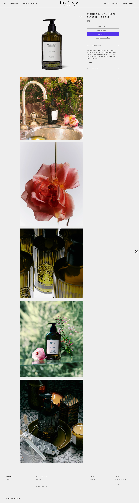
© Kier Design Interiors (13, 498)
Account (124, 3)
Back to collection (93, 77)
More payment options (103, 38)
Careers (9, 481)
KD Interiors (15, 3)
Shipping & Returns (42, 481)
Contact (38, 479)
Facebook (92, 481)
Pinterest (92, 484)
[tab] (103, 45)
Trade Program (11, 484)
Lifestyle (25, 3)
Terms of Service (41, 486)
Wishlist (115, 3)
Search (106, 3)
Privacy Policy (41, 484)
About (8, 479)
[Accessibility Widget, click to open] (136, 251)
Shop (6, 3)
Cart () (132, 3)
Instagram (92, 479)
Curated (34, 3)
